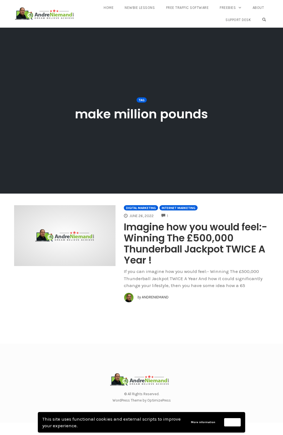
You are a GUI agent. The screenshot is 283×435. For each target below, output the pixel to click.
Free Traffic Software (187, 8)
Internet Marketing (178, 208)
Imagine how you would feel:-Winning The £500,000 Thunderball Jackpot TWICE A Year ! (195, 243)
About (258, 8)
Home (109, 8)
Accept (232, 422)
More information (203, 422)
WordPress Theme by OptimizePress (141, 400)
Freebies (228, 8)
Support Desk (238, 20)
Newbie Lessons (140, 8)
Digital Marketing (141, 208)
